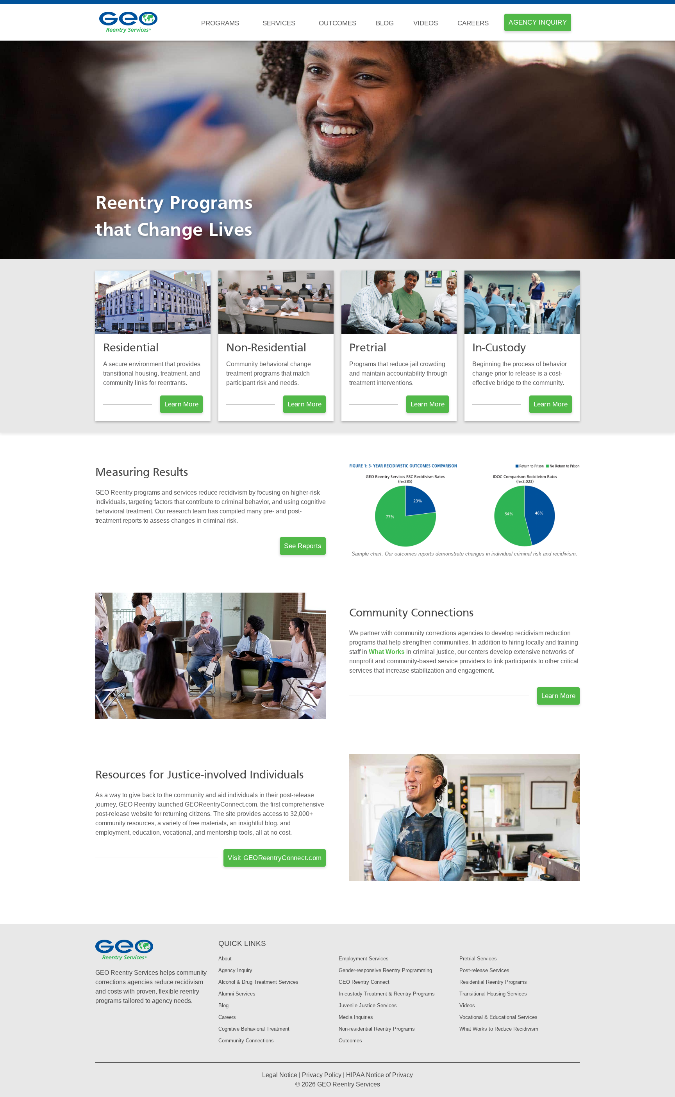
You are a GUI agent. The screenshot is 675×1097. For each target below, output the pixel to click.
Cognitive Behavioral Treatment (253, 1029)
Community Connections (246, 1041)
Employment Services (364, 959)
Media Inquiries (356, 1017)
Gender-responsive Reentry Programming (385, 970)
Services (278, 23)
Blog (385, 23)
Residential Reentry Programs (493, 982)
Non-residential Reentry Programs (377, 1029)
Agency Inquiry (235, 970)
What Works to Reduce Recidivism (498, 1029)
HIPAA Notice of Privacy (379, 1075)
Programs (220, 23)
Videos (425, 23)
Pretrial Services (478, 959)
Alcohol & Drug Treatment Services (258, 982)
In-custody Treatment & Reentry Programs (387, 994)
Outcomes (337, 23)
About (225, 959)
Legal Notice (279, 1075)
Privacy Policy (321, 1075)
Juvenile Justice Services (368, 1005)
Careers (473, 23)
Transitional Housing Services (493, 994)
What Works (387, 651)
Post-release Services (484, 970)
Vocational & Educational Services (498, 1017)
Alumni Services (236, 994)
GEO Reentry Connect (364, 982)
